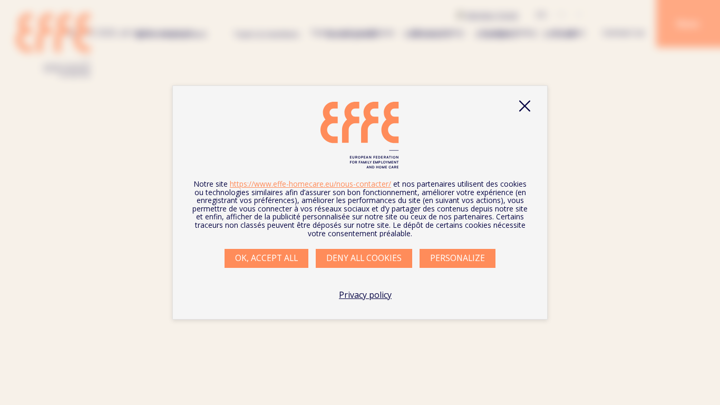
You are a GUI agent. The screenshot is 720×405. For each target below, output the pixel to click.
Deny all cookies (364, 258)
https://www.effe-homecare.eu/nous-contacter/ (310, 184)
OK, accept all (266, 258)
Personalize (457, 258)
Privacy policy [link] (365, 295)
